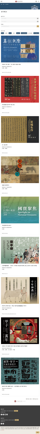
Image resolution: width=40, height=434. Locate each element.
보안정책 (3, 429)
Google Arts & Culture (7, 414)
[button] (1, 1)
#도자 (10, 33)
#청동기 (18, 33)
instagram (3, 414)
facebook (1, 414)
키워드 (2, 24)
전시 (3, 4)
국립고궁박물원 (19, 1)
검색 (38, 26)
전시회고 (7, 4)
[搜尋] (38, 1)
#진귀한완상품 (24, 33)
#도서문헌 (30, 33)
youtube (5, 414)
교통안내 (15, 410)
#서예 (2, 33)
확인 (37, 432)
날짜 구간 (3, 16)
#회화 (6, 33)
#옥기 (14, 33)
